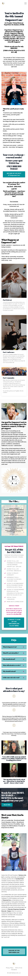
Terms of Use (18, 967)
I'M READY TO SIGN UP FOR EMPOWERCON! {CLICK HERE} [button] (14, 622)
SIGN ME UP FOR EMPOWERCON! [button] (14, 951)
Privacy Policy (9, 967)
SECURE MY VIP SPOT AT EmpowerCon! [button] (14, 174)
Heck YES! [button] (7, 804)
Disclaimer (14, 969)
